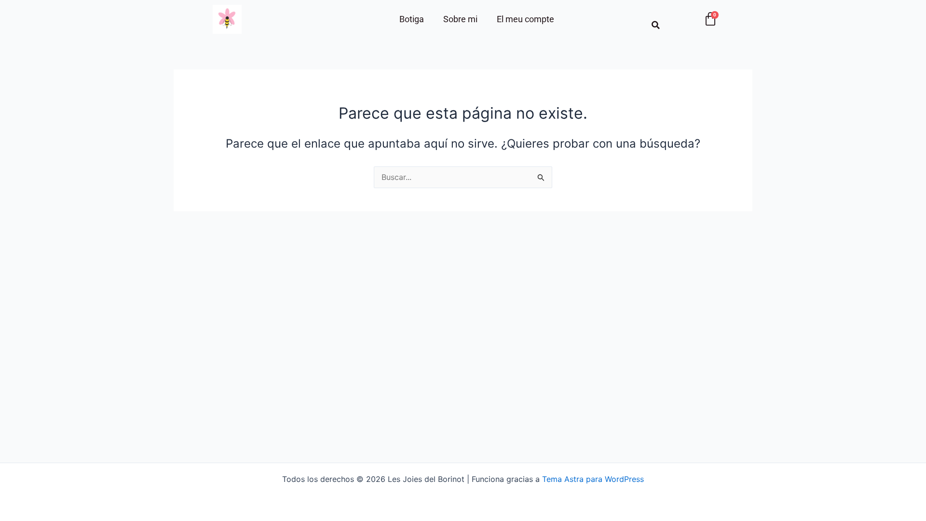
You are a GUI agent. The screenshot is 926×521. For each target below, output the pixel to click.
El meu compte (525, 19)
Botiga (411, 19)
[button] (655, 25)
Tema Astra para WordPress (593, 479)
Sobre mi (460, 19)
